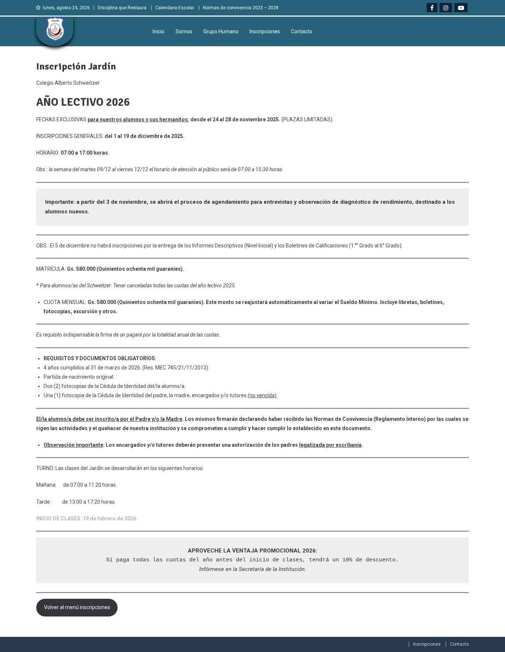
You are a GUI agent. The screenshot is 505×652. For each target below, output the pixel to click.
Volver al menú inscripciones (77, 607)
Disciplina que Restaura (122, 7)
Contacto (301, 31)
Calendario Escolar (174, 7)
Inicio (159, 31)
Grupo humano (220, 31)
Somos (184, 31)
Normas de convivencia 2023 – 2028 (240, 7)
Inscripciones (265, 31)
